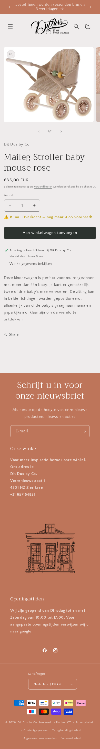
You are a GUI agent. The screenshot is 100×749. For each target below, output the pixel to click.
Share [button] (14, 334)
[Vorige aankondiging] (9, 7)
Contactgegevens (36, 730)
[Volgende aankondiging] (90, 7)
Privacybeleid (85, 722)
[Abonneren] (83, 431)
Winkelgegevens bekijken (30, 264)
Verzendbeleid (71, 738)
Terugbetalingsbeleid (66, 730)
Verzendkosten (43, 186)
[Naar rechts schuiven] (61, 131)
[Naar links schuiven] (38, 131)
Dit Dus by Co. (28, 722)
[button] (10, 26)
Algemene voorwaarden (40, 738)
